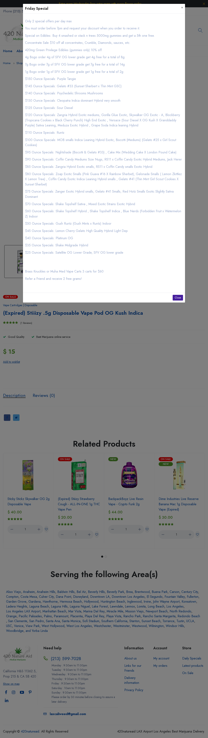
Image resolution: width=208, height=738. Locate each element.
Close (178, 298)
